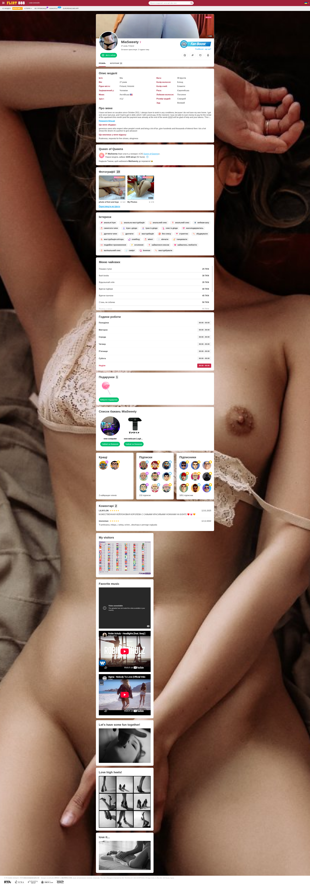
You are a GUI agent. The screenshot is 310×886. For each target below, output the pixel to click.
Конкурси (54, 8)
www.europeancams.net (31, 878)
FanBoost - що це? (203, 49)
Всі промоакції (40, 8)
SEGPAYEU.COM (66, 878)
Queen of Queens (151, 154)
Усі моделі (6, 8)
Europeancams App (71, 8)
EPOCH (57, 878)
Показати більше (107, 121)
